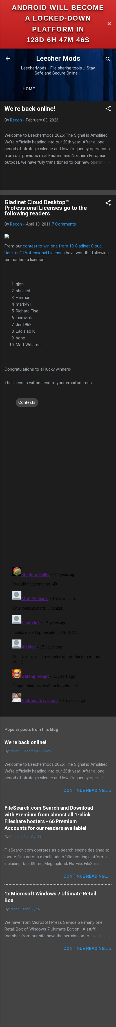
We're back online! (30, 108)
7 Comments (64, 224)
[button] (108, 109)
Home (29, 88)
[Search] (108, 60)
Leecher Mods (58, 58)
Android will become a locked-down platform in (58, 18)
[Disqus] (58, 490)
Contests (26, 402)
